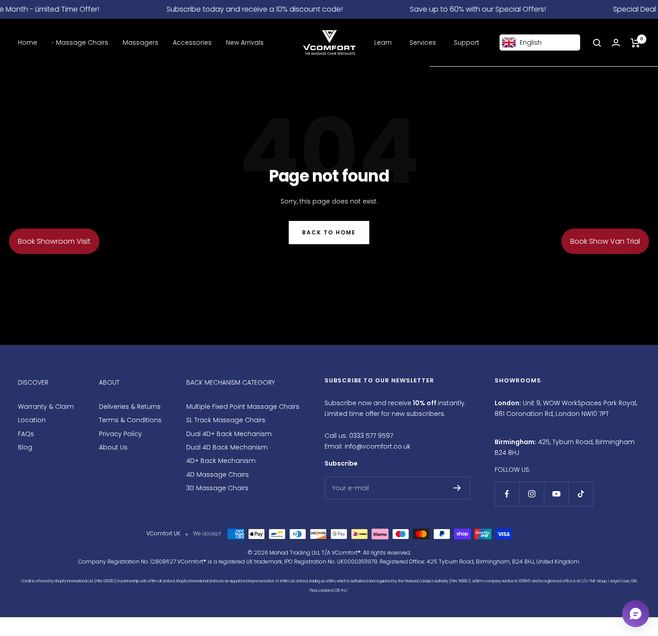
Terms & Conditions (130, 420)
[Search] (597, 43)
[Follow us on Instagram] (531, 494)
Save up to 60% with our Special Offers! (472, 9)
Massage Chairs (82, 42)
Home (27, 42)
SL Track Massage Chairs (225, 420)
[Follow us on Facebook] (507, 494)
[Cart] (635, 42)
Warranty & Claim (46, 406)
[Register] (457, 488)
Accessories (192, 42)
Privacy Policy (120, 433)
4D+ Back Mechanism (221, 460)
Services (423, 42)
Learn (383, 42)
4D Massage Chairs (217, 474)
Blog (25, 447)
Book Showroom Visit (54, 241)
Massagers (140, 42)
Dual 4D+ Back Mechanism (229, 433)
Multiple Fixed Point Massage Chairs (242, 406)
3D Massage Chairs (217, 487)
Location (32, 420)
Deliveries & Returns (130, 406)
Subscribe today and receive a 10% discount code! (248, 9)
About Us (113, 447)
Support (466, 42)
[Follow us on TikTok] (580, 494)
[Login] (616, 43)
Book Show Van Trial (605, 241)
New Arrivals (245, 42)
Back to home (329, 232)
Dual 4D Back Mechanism (227, 447)
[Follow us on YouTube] (556, 494)
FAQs (26, 433)
